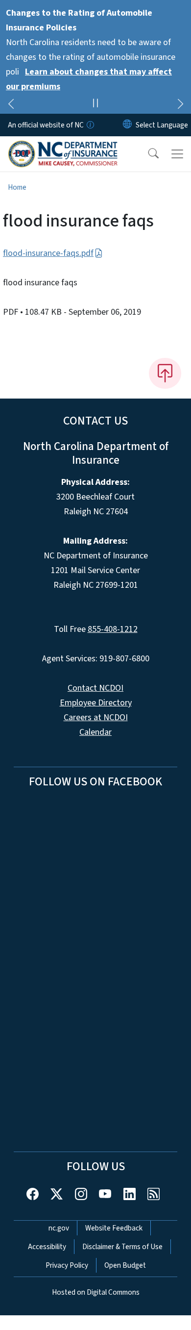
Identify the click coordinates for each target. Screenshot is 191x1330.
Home (17, 187)
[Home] (63, 147)
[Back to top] (165, 373)
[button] (147, 154)
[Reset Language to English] (127, 125)
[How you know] (89, 125)
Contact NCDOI (95, 688)
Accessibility (47, 1246)
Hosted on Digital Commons (96, 1292)
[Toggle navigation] (177, 154)
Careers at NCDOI (96, 717)
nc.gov (58, 1228)
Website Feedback (114, 1228)
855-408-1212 (113, 629)
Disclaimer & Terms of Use (122, 1246)
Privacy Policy (67, 1265)
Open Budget (125, 1265)
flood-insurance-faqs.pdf (48, 253)
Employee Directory (96, 703)
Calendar (95, 732)
